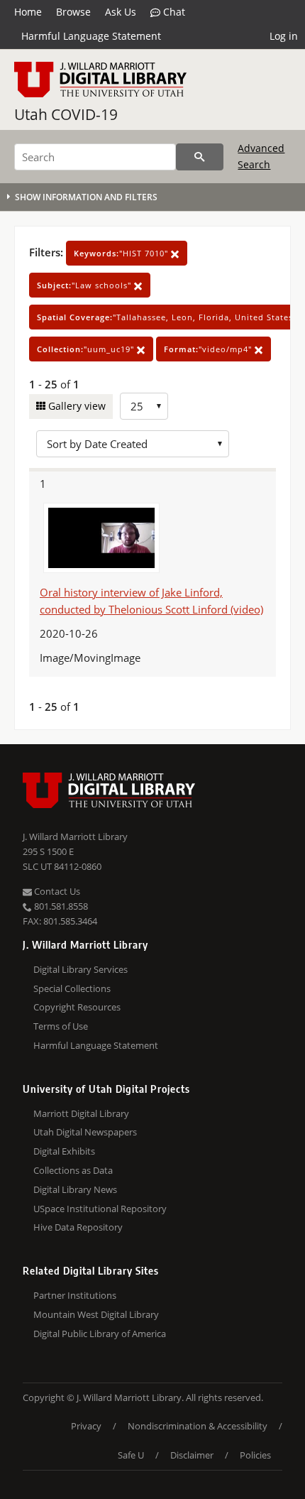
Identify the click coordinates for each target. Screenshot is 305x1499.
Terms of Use (60, 1026)
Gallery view (75, 406)
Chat (172, 11)
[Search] (199, 156)
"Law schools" (85, 285)
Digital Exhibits (64, 1151)
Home (28, 11)
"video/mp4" (209, 349)
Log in (284, 36)
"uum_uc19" (87, 349)
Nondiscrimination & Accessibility (197, 1425)
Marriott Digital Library (81, 1113)
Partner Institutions (74, 1295)
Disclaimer (192, 1455)
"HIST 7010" (122, 253)
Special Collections (72, 988)
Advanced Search (261, 155)
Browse (73, 11)
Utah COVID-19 (66, 114)
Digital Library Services (80, 969)
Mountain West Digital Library (96, 1314)
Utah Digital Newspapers (85, 1131)
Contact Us (56, 891)
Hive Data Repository (78, 1227)
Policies (255, 1455)
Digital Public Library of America (99, 1333)
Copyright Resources (77, 1007)
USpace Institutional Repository (100, 1208)
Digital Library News (75, 1189)
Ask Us (120, 11)
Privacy (86, 1425)
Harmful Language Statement (91, 36)
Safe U (131, 1455)
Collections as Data (73, 1170)
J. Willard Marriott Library (75, 836)
